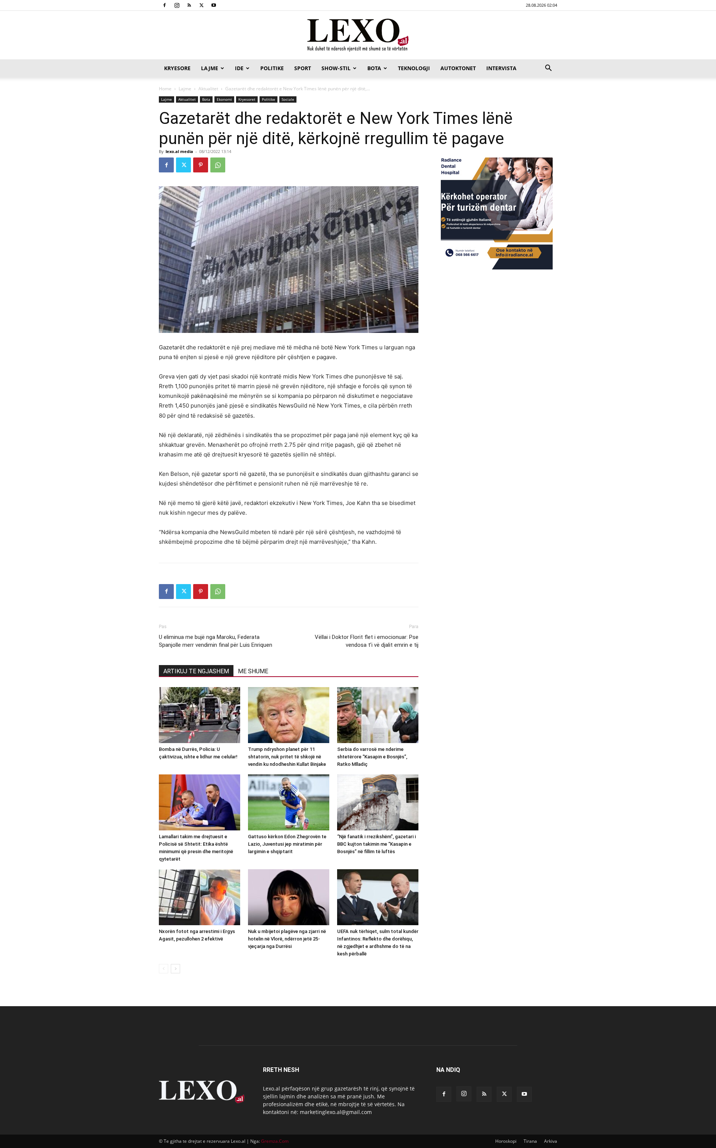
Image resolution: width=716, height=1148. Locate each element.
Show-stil (336, 68)
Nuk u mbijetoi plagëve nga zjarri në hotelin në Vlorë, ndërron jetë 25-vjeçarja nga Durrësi (287, 939)
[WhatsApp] (217, 164)
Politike (272, 68)
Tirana (530, 1141)
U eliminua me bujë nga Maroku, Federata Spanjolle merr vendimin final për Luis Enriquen (215, 641)
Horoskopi (505, 1141)
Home (165, 88)
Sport (302, 68)
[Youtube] (213, 5)
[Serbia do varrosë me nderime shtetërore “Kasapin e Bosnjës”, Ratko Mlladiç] (377, 715)
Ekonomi (224, 99)
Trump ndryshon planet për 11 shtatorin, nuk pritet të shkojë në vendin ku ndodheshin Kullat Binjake (287, 756)
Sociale (288, 99)
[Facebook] (164, 5)
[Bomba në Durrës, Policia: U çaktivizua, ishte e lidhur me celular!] (199, 715)
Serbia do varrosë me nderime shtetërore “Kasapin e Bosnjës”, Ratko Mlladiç (372, 756)
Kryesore (177, 68)
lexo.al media (179, 151)
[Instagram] (176, 5)
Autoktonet (458, 68)
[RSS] (189, 5)
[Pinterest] (200, 164)
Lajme (209, 68)
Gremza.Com (275, 1141)
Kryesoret (246, 99)
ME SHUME (253, 671)
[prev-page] (163, 968)
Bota (374, 68)
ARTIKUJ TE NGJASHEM (196, 671)
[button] (548, 68)
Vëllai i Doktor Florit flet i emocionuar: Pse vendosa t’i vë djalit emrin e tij (366, 641)
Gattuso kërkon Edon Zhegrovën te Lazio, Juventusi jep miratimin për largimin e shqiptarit (287, 844)
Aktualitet (208, 88)
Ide (239, 68)
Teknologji (414, 68)
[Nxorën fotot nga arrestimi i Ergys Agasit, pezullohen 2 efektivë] (199, 897)
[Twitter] (201, 5)
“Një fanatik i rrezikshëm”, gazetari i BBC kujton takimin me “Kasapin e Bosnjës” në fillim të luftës (376, 844)
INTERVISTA (501, 68)
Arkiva (550, 1141)
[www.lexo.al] (358, 35)
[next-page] (175, 968)
